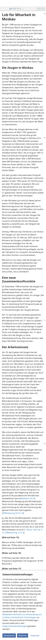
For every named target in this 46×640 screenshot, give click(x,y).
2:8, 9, (39, 529)
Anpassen (34, 635)
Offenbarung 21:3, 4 (14, 532)
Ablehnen (22, 635)
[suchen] (43, 3)
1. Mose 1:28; (31, 529)
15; (3, 532)
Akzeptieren (9, 635)
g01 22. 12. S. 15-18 (16, 8)
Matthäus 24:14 (27, 498)
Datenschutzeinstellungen (14, 626)
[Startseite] (3, 3)
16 (22, 513)
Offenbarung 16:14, (12, 513)
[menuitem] (3, 3)
